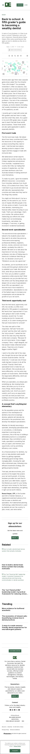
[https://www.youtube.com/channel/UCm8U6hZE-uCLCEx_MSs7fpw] (19, 710)
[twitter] (15, 56)
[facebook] (9, 56)
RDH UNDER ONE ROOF (15, 717)
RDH (23, 721)
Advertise (9, 726)
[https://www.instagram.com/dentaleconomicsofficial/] (12, 710)
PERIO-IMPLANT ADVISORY (13, 721)
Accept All (15, 750)
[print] (27, 56)
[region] (15, 747)
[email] (21, 56)
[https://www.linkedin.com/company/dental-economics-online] (15, 710)
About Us (4, 726)
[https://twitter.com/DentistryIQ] (17, 710)
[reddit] (18, 56)
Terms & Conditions (15, 729)
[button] (3, 5)
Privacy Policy (5, 729)
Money (4, 14)
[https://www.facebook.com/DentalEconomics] (10, 710)
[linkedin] (12, 56)
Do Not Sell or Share (18, 726)
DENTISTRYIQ (14, 719)
